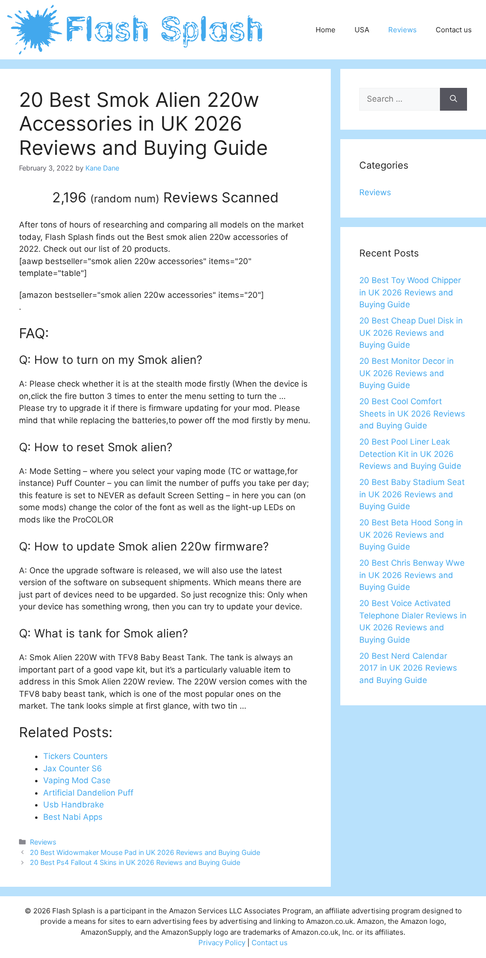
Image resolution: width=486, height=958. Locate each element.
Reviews (402, 29)
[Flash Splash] (136, 29)
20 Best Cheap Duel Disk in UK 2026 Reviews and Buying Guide (411, 333)
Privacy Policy (221, 942)
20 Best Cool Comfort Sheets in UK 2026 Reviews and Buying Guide (412, 413)
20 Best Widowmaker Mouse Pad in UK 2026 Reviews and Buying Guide (145, 852)
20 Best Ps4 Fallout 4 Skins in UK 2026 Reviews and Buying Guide (135, 862)
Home (326, 29)
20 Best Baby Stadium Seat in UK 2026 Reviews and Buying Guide (412, 494)
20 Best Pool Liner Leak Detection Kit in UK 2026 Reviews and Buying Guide (410, 454)
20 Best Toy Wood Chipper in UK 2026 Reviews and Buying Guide (410, 292)
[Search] (453, 99)
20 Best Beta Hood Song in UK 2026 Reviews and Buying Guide (411, 534)
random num (125, 198)
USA (362, 29)
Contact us (454, 29)
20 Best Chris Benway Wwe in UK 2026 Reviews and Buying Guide (412, 575)
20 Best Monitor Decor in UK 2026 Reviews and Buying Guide (406, 373)
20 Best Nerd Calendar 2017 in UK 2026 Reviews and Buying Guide (408, 668)
